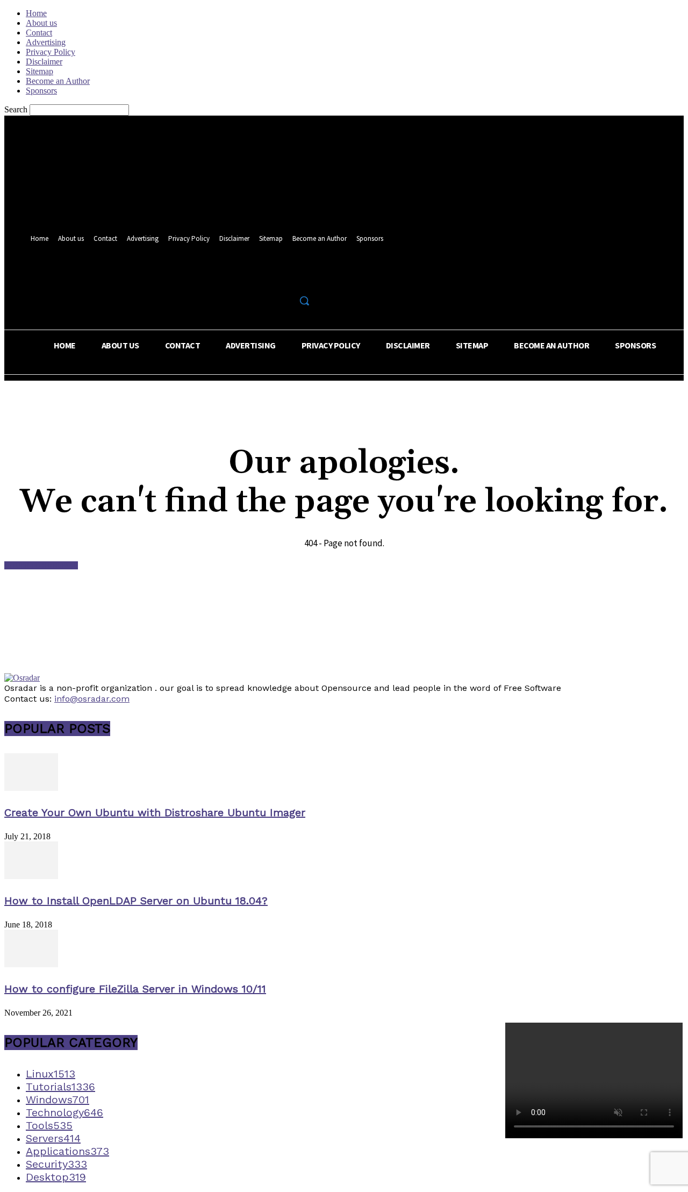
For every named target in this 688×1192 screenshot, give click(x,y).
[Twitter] (287, 277)
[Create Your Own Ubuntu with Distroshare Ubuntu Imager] (31, 788)
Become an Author (58, 80)
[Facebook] (267, 277)
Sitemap (39, 71)
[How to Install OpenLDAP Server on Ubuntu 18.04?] (31, 876)
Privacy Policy (50, 51)
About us (41, 22)
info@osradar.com (92, 699)
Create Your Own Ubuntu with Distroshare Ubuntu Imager (154, 812)
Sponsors (41, 90)
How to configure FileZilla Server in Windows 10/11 (135, 988)
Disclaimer (44, 61)
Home (36, 13)
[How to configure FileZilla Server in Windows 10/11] (31, 964)
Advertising (46, 42)
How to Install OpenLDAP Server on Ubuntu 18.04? (136, 900)
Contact (39, 32)
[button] (304, 300)
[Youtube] (306, 277)
